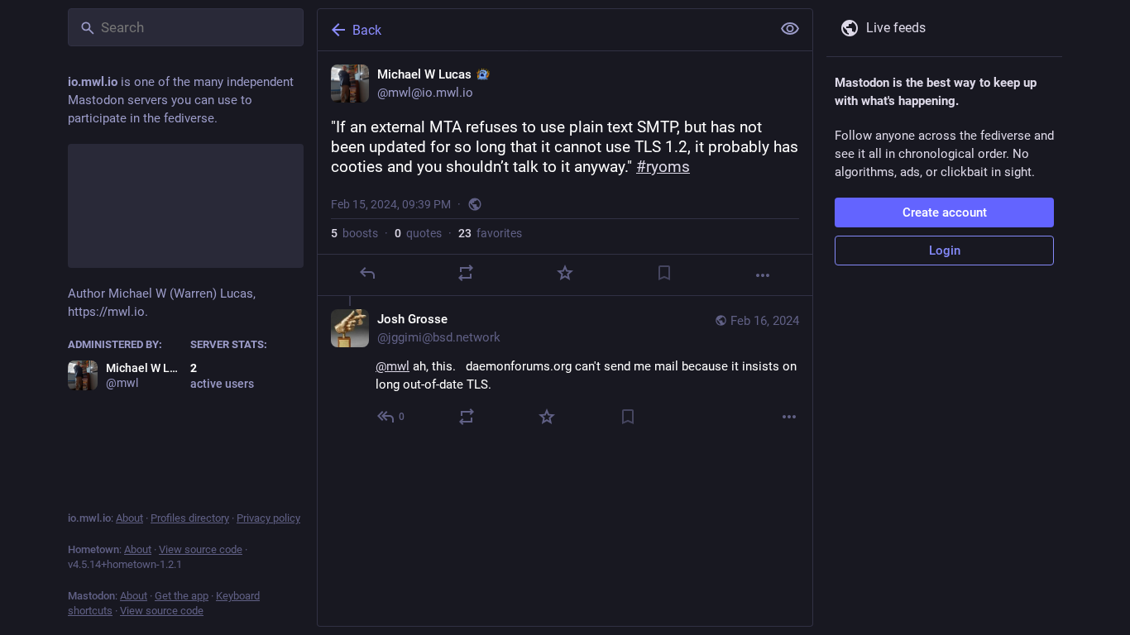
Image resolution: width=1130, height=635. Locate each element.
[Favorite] (565, 273)
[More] (763, 275)
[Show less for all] (790, 29)
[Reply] (367, 273)
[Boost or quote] (466, 273)
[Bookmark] (664, 273)
